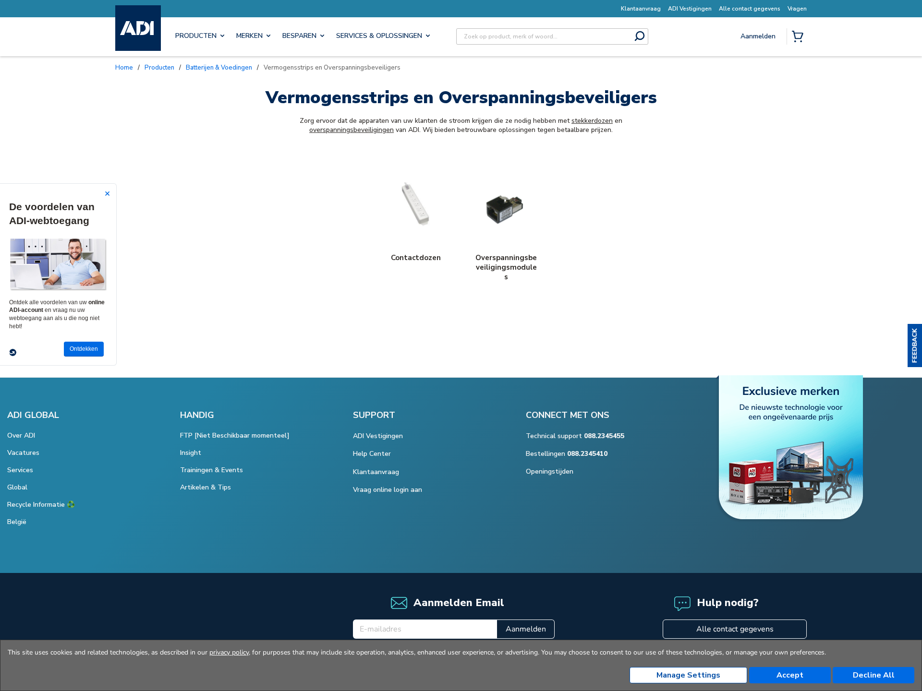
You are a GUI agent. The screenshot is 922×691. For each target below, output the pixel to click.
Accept (789, 675)
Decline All (874, 675)
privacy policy (229, 652)
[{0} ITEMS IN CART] (799, 37)
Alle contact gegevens (735, 629)
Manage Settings (688, 675)
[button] (915, 345)
